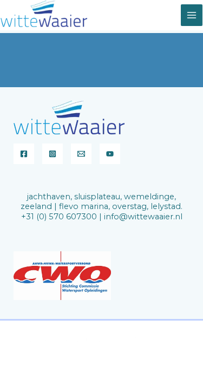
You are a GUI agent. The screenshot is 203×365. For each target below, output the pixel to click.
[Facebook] (24, 154)
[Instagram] (52, 154)
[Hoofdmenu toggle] (191, 15)
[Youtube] (110, 154)
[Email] (81, 154)
